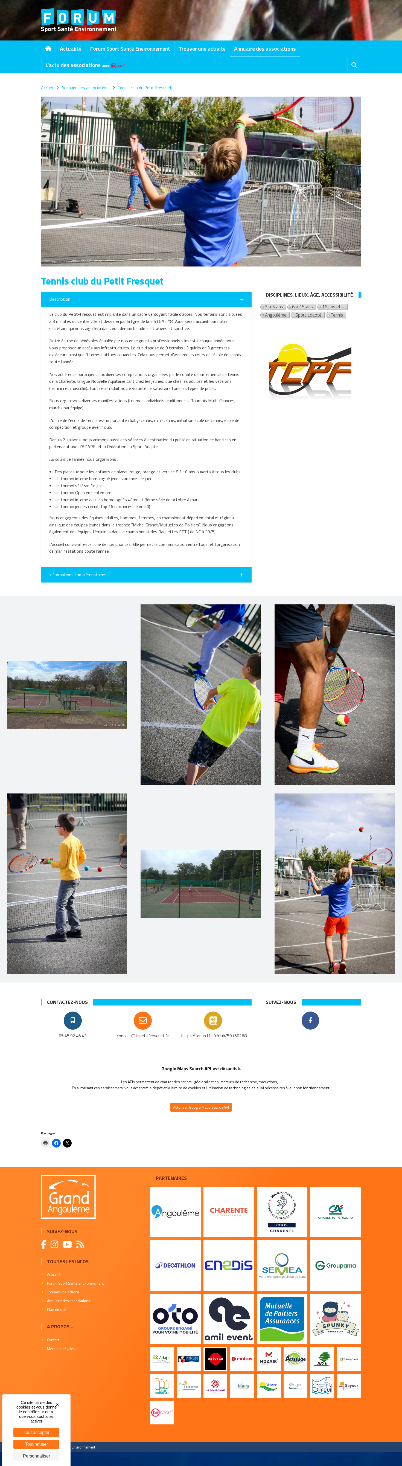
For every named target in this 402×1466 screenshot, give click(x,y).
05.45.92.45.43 (73, 1035)
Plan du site (56, 1309)
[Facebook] (310, 1021)
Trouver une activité (202, 48)
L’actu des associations (77, 65)
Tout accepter (36, 1432)
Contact (53, 1340)
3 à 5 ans (274, 307)
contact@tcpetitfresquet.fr (143, 1035)
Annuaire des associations (265, 48)
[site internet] (213, 1021)
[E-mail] (143, 1021)
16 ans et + (333, 307)
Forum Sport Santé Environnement (130, 48)
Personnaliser (36, 1456)
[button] (146, 299)
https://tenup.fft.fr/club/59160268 (214, 1035)
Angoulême (276, 315)
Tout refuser (36, 1444)
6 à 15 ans (302, 307)
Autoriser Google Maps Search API (201, 1107)
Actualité (70, 48)
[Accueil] (48, 48)
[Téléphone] (73, 1021)
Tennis (337, 315)
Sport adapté (309, 315)
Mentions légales (61, 1348)
